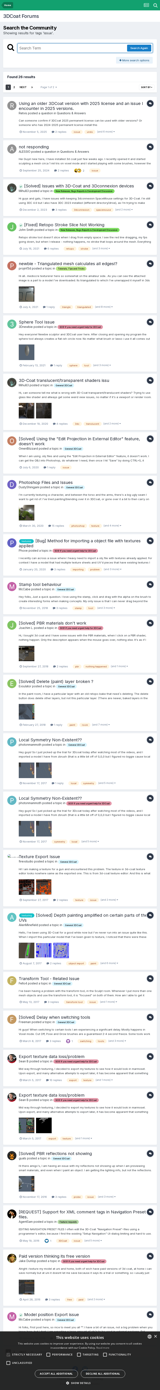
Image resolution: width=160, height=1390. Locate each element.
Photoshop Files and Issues (46, 482)
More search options (135, 60)
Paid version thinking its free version (54, 1256)
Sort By (146, 87)
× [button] (155, 1336)
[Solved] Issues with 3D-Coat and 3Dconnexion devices (78, 185)
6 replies (53, 248)
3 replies (61, 209)
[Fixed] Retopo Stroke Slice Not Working (63, 224)
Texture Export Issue (39, 856)
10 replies (55, 1080)
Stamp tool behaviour (40, 584)
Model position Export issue (51, 1314)
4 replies (62, 423)
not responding (34, 146)
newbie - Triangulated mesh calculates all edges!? (68, 263)
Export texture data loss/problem (52, 1056)
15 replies (57, 525)
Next (23, 87)
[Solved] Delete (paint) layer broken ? (56, 681)
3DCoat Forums (21, 16)
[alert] (80, 1360)
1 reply (50, 307)
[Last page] (32, 87)
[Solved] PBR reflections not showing (55, 1153)
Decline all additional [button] (103, 1373)
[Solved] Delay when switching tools (54, 1017)
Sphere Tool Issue (37, 322)
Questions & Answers (71, 113)
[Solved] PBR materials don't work (52, 623)
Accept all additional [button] (56, 1373)
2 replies (60, 131)
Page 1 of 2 (48, 87)
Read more (103, 1347)
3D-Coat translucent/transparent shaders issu (64, 380)
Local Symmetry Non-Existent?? (50, 739)
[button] (80, 1383)
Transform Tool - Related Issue (49, 978)
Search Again (139, 48)
